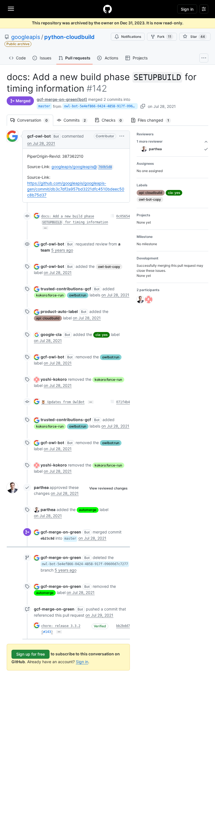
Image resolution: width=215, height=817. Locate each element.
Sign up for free (30, 654)
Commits (77, 120)
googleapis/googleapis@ (82, 166)
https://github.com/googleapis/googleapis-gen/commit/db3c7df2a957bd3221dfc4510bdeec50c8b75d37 (75, 189)
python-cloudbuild (69, 37)
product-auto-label (59, 311)
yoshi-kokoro (54, 379)
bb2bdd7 (123, 626)
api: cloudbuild (48, 318)
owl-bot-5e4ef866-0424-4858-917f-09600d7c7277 (101, 106)
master (44, 106)
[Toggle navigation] (11, 8)
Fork (164, 36)
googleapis (25, 37)
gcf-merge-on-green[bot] (62, 99)
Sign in (82, 661)
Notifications (131, 36)
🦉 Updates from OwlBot (63, 402)
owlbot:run (77, 295)
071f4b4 (123, 402)
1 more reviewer (150, 141)
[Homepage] (107, 8)
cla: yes (101, 335)
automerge (87, 510)
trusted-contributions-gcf (66, 288)
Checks (114, 120)
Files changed (156, 120)
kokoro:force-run (50, 295)
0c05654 (123, 216)
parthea (41, 487)
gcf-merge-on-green (61, 532)
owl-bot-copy (109, 266)
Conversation (35, 120)
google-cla (51, 334)
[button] (121, 136)
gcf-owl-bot (39, 136)
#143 (47, 632)
